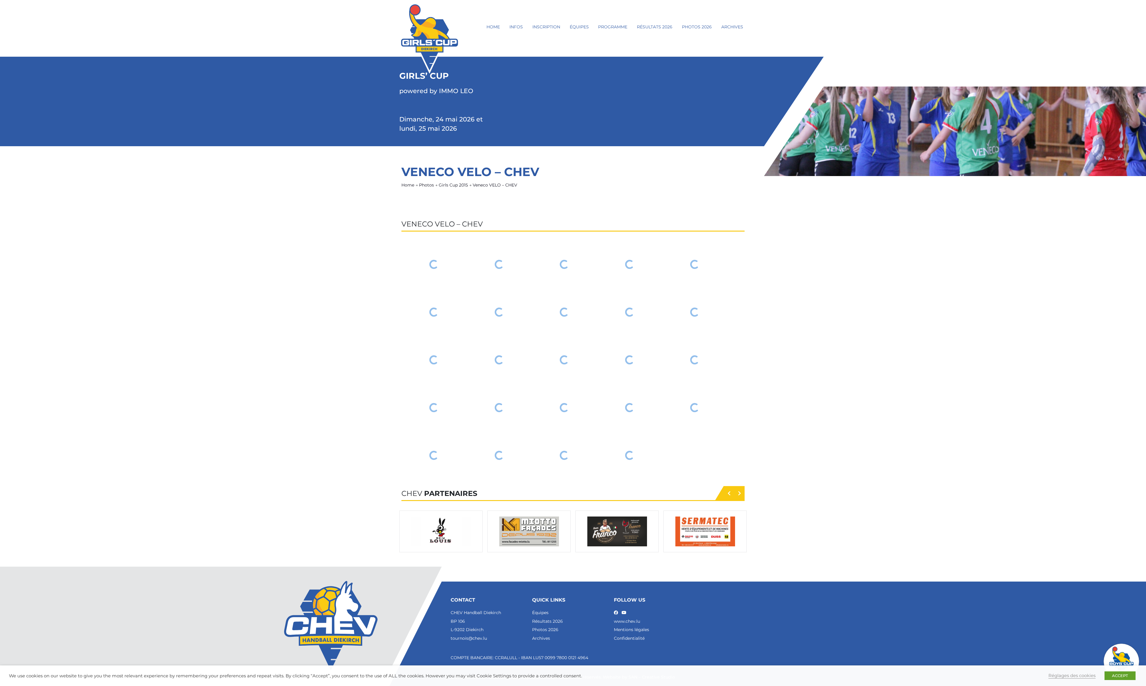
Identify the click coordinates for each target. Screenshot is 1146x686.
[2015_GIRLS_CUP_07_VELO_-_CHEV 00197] (564, 407)
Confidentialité (629, 638)
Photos (426, 185)
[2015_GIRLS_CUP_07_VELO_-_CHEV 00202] (564, 455)
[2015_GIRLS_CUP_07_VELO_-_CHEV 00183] (630, 264)
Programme (612, 27)
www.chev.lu (627, 621)
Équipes (579, 27)
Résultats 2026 (654, 27)
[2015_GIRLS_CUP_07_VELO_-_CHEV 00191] (499, 359)
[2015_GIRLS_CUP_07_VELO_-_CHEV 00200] (434, 455)
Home (493, 27)
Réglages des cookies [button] (1072, 675)
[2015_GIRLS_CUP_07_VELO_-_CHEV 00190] (434, 359)
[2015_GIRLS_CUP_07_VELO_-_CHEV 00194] (695, 359)
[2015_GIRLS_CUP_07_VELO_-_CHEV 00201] (499, 455)
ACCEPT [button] (1120, 675)
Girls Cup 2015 (453, 185)
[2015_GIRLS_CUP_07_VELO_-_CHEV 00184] (695, 264)
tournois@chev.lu (469, 638)
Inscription (546, 27)
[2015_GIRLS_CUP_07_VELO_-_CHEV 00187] (564, 312)
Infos (516, 27)
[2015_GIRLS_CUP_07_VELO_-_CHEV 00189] (695, 312)
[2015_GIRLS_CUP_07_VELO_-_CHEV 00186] (499, 312)
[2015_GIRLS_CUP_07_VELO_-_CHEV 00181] (499, 264)
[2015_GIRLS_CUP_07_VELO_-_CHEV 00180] (434, 264)
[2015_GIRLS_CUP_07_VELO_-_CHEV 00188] (630, 312)
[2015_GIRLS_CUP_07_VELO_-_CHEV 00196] (499, 407)
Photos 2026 (697, 27)
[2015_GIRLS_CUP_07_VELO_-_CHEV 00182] (564, 264)
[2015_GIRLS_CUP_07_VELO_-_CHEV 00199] (695, 407)
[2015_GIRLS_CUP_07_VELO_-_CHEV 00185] (434, 312)
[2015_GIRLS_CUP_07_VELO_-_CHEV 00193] (630, 359)
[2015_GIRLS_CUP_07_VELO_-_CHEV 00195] (434, 407)
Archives (732, 27)
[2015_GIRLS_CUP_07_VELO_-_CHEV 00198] (630, 407)
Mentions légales (631, 629)
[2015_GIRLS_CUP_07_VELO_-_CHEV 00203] (630, 455)
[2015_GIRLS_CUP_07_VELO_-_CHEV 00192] (564, 359)
